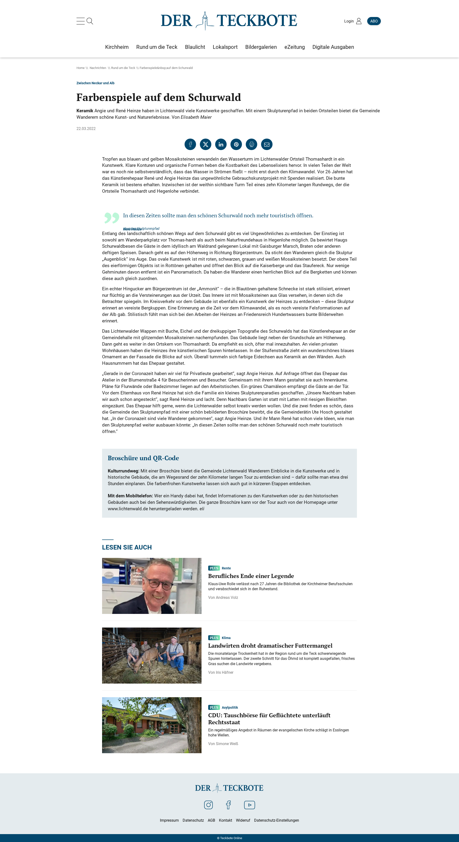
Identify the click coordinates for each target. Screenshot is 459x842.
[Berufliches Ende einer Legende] (152, 585)
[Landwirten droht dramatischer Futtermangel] (152, 655)
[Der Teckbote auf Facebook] (228, 804)
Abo (374, 21)
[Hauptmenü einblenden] (81, 21)
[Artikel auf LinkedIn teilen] (221, 144)
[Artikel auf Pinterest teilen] (236, 144)
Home (80, 68)
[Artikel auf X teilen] (205, 144)
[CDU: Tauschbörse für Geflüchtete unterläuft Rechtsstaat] (152, 724)
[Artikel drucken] (251, 144)
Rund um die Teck (123, 68)
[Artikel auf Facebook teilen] (190, 144)
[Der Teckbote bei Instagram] (208, 804)
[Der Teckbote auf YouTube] (249, 804)
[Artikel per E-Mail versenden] (267, 144)
